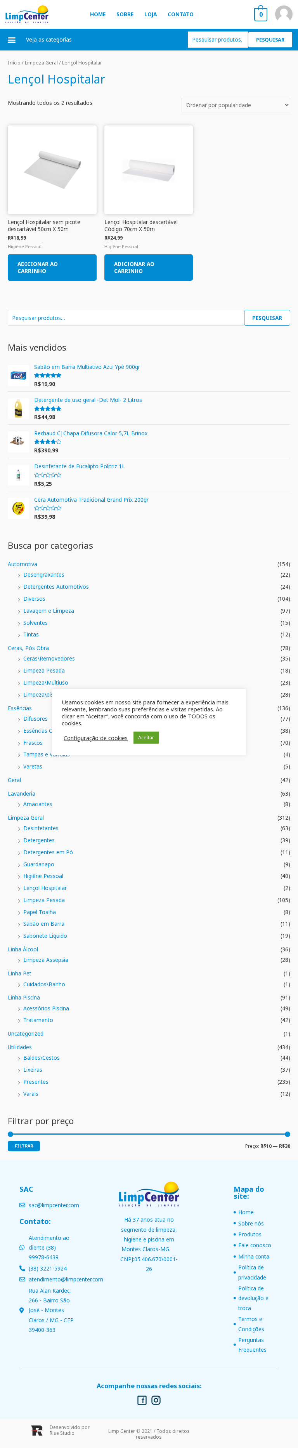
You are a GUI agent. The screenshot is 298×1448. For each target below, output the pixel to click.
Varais (30, 1093)
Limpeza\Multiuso (45, 682)
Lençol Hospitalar (45, 888)
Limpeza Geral (26, 817)
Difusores (35, 718)
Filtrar (24, 1146)
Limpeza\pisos (41, 694)
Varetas (32, 766)
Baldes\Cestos (41, 1057)
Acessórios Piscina (46, 1008)
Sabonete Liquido (45, 935)
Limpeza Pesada (44, 670)
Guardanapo (38, 864)
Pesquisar (270, 39)
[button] (11, 39)
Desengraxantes (43, 574)
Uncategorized (25, 1033)
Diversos (34, 598)
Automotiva (22, 564)
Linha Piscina (24, 997)
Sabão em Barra (43, 923)
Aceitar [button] (146, 737)
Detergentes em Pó (48, 852)
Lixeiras (32, 1069)
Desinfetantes (41, 828)
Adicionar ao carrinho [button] (37, 267)
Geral (14, 780)
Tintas (31, 634)
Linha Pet (19, 973)
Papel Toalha (39, 912)
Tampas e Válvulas (46, 754)
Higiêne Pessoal (43, 876)
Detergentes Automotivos (56, 586)
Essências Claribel (45, 730)
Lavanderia (21, 793)
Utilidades (20, 1047)
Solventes (35, 622)
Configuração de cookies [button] (96, 737)
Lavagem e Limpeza (48, 610)
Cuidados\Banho (44, 984)
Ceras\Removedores (49, 658)
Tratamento (38, 1020)
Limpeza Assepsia (45, 959)
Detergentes (39, 840)
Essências (20, 708)
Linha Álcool (23, 949)
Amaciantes (37, 804)
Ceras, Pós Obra (28, 648)
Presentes (36, 1081)
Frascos (33, 742)
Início (14, 62)
